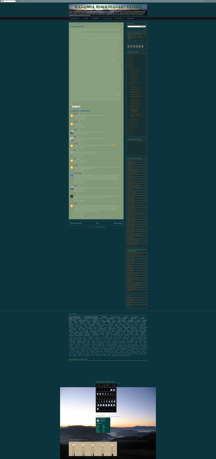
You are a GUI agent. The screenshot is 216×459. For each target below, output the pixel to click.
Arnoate (113, 331)
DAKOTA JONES (131, 177)
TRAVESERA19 (112, 348)
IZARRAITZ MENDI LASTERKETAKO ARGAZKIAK (134, 111)
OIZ (77, 324)
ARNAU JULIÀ (130, 168)
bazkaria (76, 323)
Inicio (97, 223)
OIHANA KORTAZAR (131, 220)
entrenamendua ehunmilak (136, 330)
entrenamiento (110, 318)
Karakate (144, 321)
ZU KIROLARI (116, 349)
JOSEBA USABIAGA (131, 201)
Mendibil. (81, 334)
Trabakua (107, 334)
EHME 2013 (118, 338)
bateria (71, 351)
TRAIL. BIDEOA (104, 348)
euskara (87, 352)
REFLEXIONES (131, 347)
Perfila (85, 324)
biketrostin (83, 351)
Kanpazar (124, 325)
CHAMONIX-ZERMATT (141, 337)
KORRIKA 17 (143, 332)
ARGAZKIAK (130, 18)
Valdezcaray (96, 349)
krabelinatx (87, 354)
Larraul (124, 344)
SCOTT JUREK (130, 232)
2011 (130, 134)
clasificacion (143, 334)
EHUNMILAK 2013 (128, 322)
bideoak (131, 334)
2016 (130, 66)
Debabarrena (97, 338)
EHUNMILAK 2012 (102, 328)
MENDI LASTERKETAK (102, 330)
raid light (136, 354)
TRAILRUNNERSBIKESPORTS (133, 239)
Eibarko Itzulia (137, 322)
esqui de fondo (87, 335)
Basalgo (115, 337)
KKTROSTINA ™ (75, 18)
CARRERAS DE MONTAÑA (132, 274)
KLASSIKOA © (96, 18)
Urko (77, 327)
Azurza (101, 337)
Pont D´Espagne (91, 324)
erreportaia (121, 324)
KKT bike (144, 322)
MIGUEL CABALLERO (132, 208)
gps (100, 352)
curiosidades (71, 335)
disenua (138, 351)
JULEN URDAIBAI (131, 203)
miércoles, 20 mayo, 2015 (80, 118)
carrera (114, 320)
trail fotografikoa (96, 323)
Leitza (131, 85)
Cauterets (71, 338)
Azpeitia (96, 337)
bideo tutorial (77, 351)
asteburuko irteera (83, 320)
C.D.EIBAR (133, 337)
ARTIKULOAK (73, 328)
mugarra (109, 354)
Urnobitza (90, 349)
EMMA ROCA (130, 189)
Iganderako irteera (134, 107)
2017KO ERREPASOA (118, 335)
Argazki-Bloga (107, 18)
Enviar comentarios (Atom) (99, 227)
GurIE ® (86, 18)
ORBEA (82, 347)
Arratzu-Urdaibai (90, 337)
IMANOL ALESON (138, 341)
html (104, 352)
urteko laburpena (115, 355)
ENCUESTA (133, 338)
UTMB (81, 349)
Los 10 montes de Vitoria (132, 344)
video (133, 324)
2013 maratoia (106, 335)
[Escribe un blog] (74, 106)
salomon (144, 354)
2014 (130, 128)
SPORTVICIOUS (131, 237)
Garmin (93, 341)
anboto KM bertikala (131, 349)
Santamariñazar (73, 348)
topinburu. (80, 355)
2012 (130, 132)
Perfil (81, 324)
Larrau (70, 334)
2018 (130, 62)
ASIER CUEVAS (81, 328)
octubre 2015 (133, 73)
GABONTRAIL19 (117, 332)
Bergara (120, 337)
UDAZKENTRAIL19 (115, 334)
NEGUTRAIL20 (136, 345)
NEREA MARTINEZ (131, 218)
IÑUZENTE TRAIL (72, 330)
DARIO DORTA (130, 179)
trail (92, 335)
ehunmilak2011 (82, 321)
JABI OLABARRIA (100, 342)
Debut (103, 338)
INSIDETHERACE (131, 199)
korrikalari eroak (81, 354)
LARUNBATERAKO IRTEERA (135, 105)
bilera (88, 351)
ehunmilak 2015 (79, 335)
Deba (137, 331)
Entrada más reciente (76, 223)
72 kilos (135, 335)
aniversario (138, 349)
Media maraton (87, 345)
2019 (130, 60)
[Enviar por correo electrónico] (73, 106)
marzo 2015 (133, 121)
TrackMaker (130, 301)
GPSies (129, 303)
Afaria (100, 331)
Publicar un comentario (77, 216)
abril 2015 (133, 119)
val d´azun (97, 335)
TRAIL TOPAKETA (95, 348)
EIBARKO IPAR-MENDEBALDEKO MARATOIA (80, 332)
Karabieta (145, 342)
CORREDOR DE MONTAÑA (132, 278)
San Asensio (130, 325)
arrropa (126, 334)
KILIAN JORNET (131, 206)
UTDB (78, 349)
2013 (130, 130)
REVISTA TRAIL (131, 262)
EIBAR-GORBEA (125, 338)
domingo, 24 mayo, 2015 (79, 200)
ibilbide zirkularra (115, 317)
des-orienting (132, 351)
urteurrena (122, 355)
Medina (93, 345)
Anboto (123, 321)
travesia (76, 331)
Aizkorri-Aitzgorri (78, 325)
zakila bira (118, 327)
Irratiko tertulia (134, 101)
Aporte (108, 331)
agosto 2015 (133, 77)
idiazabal (100, 327)
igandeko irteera (122, 320)
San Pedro (99, 324)
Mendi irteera (135, 317)
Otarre (107, 347)
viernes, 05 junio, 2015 (79, 213)
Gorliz (97, 341)
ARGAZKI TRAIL (93, 331)
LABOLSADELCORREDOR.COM (97, 344)
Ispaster (88, 342)
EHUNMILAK (130, 290)
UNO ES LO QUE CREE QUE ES (134, 242)
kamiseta (74, 354)
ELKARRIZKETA (95, 332)
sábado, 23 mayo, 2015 (79, 191)
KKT (79, 330)
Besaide (124, 337)
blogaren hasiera (99, 351)
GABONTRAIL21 (72, 341)
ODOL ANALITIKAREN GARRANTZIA (135, 283)
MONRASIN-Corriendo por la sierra (136, 213)
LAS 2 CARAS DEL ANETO (111, 344)
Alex (75, 337)
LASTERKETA (72, 324)
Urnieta (85, 349)
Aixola (71, 337)
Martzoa (81, 345)
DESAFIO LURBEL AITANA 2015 (80, 338)
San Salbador (144, 347)
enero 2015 (133, 125)
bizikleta (137, 334)
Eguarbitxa (120, 328)
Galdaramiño (131, 320)
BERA (111, 337)
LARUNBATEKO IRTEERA (135, 94)
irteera (89, 321)
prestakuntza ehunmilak (121, 354)
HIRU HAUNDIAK (109, 325)
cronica (102, 320)
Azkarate (123, 331)
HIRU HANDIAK (100, 325)
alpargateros (122, 349)
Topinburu (105, 324)
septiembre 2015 (134, 75)
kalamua (139, 320)
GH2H (89, 341)
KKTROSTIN (72, 320)
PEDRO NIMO (119, 347)
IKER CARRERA (130, 341)
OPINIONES (77, 347)
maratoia (94, 321)
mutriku (113, 354)
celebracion (122, 351)
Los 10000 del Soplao (135, 87)
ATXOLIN (141, 335)
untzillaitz (105, 355)
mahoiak (96, 354)
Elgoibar (126, 328)
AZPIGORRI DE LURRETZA (133, 170)
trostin (93, 355)
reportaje (110, 327)
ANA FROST (130, 160)
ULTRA (136, 325)
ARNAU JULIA (130, 165)
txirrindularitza (99, 355)
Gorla (124, 332)
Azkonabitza (119, 322)
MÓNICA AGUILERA (131, 215)
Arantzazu (79, 337)
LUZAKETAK (130, 281)
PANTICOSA (112, 347)
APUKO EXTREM (111, 322)
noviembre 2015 (134, 71)
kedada (108, 320)
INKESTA (145, 341)
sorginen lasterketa (72, 355)
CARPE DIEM (130, 175)
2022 (130, 54)
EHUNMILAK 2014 (112, 328)
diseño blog (126, 330)
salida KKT (134, 318)
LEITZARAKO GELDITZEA (135, 89)
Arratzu (118, 331)
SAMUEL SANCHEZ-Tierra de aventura (136, 230)
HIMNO (104, 341)
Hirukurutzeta (130, 332)
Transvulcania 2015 (134, 99)
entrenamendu (72, 352)
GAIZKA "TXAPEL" (131, 194)
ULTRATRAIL (72, 349)
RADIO (125, 347)
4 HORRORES (143, 324)
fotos (143, 317)
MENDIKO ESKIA (106, 321)
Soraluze (88, 348)
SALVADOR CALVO (131, 225)
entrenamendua (74, 317)
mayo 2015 (132, 83)
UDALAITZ (111, 324)
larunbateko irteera (91, 317)
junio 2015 (133, 81)
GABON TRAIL (92, 325)
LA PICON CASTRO (86, 344)
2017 (130, 64)
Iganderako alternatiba (135, 114)
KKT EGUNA (92, 330)
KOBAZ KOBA (130, 342)
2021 (130, 56)
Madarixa (75, 334)
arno (146, 349)
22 (132, 335)
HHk (101, 341)
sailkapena (71, 331)
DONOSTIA (91, 338)
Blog (129, 337)
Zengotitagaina (119, 330)
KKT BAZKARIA (85, 330)
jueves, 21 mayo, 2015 (79, 140)
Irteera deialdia (142, 328)
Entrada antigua (118, 223)
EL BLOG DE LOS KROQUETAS (134, 187)
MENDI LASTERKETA (75, 318)
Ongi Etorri (88, 347)
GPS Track (137, 321)
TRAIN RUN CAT (131, 257)
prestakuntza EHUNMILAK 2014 (94, 318)
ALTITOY (104, 322)
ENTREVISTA (139, 338)
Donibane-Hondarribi (110, 338)
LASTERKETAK (130, 271)
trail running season (87, 355)
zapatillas (127, 355)
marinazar (128, 324)
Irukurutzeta (117, 325)
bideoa (104, 317)
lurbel (92, 354)
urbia (109, 355)
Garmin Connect (131, 298)
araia (143, 349)
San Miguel (138, 347)
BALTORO (106, 337)
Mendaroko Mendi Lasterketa (111, 345)
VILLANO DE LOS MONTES (133, 244)
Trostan (117, 348)
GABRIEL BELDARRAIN (132, 191)
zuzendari (86, 331)
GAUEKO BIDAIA (133, 328)
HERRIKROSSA (130, 266)
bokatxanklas (107, 351)
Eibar (99, 321)
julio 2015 (133, 79)
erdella (144, 330)
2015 (130, 68)
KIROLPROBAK (130, 269)
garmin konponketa (94, 352)
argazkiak (125, 317)
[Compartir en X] (76, 106)
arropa (116, 324)
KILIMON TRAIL (122, 342)
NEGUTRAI (121, 345)
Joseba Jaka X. (115, 342)
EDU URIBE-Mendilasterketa (134, 184)
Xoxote (101, 349)
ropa (140, 354)
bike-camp (82, 323)
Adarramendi (89, 328)
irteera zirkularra (122, 318)
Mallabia (76, 345)
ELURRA (102, 332)
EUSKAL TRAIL (131, 276)
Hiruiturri (109, 341)
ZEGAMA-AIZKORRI (131, 288)
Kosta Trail (72, 344)
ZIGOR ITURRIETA (108, 349)
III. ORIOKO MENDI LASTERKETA (119, 341)
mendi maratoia (103, 354)
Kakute (135, 342)
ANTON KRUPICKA (131, 163)
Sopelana (83, 348)
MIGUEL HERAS (131, 211)
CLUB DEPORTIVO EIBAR (133, 286)
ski (114, 327)
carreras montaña (114, 351)
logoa (113, 321)
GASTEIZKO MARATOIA (81, 341)
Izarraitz (136, 332)
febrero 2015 (133, 123)
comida (95, 327)
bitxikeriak (92, 351)
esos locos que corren (80, 352)
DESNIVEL (130, 264)
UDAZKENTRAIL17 (134, 348)
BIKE (95, 328)
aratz (122, 334)
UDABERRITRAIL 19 (125, 348)
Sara (79, 348)
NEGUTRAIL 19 (128, 345)
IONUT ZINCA (72, 342)
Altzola (104, 331)
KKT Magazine (119, 18)
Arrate (84, 337)
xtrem (81, 331)
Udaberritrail (71, 327)
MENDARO (71, 345)
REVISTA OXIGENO (131, 259)
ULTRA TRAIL (143, 325)
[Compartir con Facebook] (78, 106)
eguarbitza (144, 351)
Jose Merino (108, 342)
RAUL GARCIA (111, 330)
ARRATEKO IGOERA (142, 327)
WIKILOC (129, 305)
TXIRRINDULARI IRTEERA (97, 334)
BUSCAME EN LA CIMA (132, 172)
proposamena (130, 354)
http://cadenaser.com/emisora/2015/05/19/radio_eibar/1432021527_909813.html (122, 352)
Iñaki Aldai (93, 342)
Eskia (76, 321)
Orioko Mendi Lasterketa (96, 347)
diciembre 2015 (134, 69)
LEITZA (119, 344)
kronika (142, 318)
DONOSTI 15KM (130, 331)
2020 (130, 58)
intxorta (88, 323)
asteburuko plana (88, 327)
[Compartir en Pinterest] (79, 106)
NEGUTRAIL (87, 334)
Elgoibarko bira (109, 332)
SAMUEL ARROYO (131, 227)
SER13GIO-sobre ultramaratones (135, 235)
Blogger (113, 436)
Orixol (104, 347)
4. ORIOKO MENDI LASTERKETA (129, 327)
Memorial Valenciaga (100, 345)
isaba (105, 327)
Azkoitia (85, 325)
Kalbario (140, 342)
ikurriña (140, 352)
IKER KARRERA (131, 196)
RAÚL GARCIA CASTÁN (132, 223)
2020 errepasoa (127, 335)
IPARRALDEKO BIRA (81, 342)
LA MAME (78, 344)
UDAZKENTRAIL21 (143, 348)
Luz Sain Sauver (142, 344)
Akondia (118, 321)
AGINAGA (71, 325)
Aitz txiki (145, 335)
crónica (127, 351)
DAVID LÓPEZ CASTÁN (132, 182)
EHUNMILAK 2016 (143, 331)
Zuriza (70, 323)
